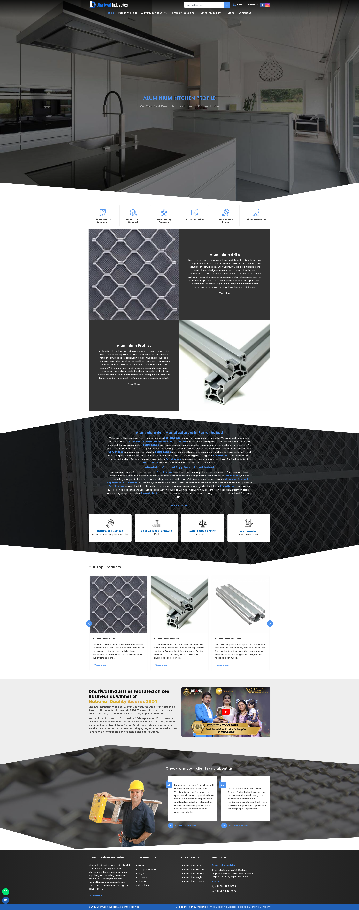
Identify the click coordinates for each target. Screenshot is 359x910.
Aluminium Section (228, 638)
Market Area (144, 885)
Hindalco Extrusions (183, 12)
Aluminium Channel (194, 881)
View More (225, 293)
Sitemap (142, 881)
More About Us (179, 505)
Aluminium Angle (192, 877)
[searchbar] (227, 5)
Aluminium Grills (225, 254)
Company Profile (127, 12)
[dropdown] (166, 13)
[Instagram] (267, 5)
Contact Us (245, 12)
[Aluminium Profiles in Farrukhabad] (225, 365)
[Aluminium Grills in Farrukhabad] (134, 274)
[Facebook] (262, 5)
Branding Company (259, 906)
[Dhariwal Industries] (108, 5)
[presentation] (89, 623)
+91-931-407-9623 (247, 4)
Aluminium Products (153, 12)
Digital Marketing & (238, 906)
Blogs (231, 12)
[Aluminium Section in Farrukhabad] (240, 604)
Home (110, 12)
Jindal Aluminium (211, 12)
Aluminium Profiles (134, 345)
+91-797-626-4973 (225, 891)
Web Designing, (218, 906)
